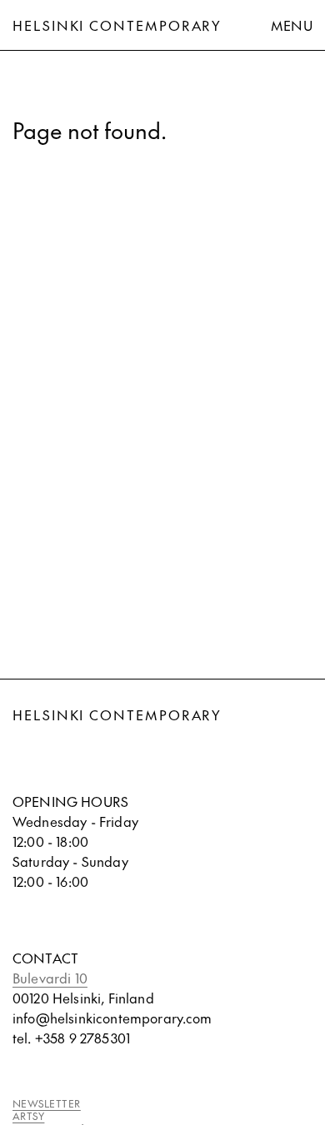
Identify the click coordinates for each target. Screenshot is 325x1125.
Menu (291, 25)
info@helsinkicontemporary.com (112, 1017)
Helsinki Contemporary (117, 25)
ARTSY (28, 1116)
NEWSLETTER (46, 1103)
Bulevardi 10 (50, 977)
